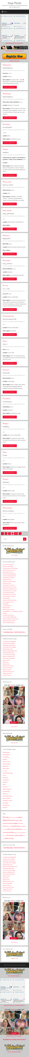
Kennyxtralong (6, 791)
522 (16, 533)
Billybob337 (6, 238)
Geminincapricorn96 (9, 319)
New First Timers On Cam (9, 570)
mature (25, 829)
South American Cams (8, 671)
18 (4, 817)
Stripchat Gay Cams (8, 649)
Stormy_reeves (8, 185)
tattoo (24, 835)
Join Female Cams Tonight (9, 647)
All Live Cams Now (7, 667)
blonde (5, 823)
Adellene (5, 152)
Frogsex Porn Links (7, 673)
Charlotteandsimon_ (8, 796)
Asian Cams (6, 662)
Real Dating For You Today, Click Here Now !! (14, 1039)
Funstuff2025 (7, 127)
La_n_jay (6, 289)
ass (12, 817)
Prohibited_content (7, 800)
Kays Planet (14, 2)
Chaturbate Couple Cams (9, 645)
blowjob (9, 823)
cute (7, 826)
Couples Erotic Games (8, 615)
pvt (20, 832)
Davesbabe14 (6, 805)
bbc (14, 817)
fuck (3, 829)
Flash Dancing (6, 598)
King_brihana (7, 264)
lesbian (13, 829)
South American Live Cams (9, 590)
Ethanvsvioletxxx (8, 511)
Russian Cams (6, 664)
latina (9, 829)
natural (7, 832)
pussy (18, 832)
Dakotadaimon (8, 68)
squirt (21, 835)
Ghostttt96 (5, 803)
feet (24, 826)
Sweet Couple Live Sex (8, 609)
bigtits (20, 820)
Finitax (5, 455)
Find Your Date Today (8, 566)
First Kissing (5, 604)
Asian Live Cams (7, 583)
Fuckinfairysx (7, 402)
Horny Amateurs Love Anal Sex (10, 619)
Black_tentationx (7, 798)
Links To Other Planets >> (9, 622)
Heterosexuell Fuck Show (9, 620)
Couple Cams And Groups (9, 581)
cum (4, 826)
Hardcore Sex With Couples (10, 600)
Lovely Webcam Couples (9, 596)
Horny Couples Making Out (9, 617)
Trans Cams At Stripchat (9, 658)
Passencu (5, 807)
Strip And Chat (6, 660)
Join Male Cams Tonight (9, 643)
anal (6, 817)
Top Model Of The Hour (8, 585)
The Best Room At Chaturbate (10, 568)
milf (4, 832)
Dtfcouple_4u (21, 70)
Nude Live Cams (7, 669)
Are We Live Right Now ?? (10, 87)
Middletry (6, 427)
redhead (23, 832)
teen (6, 838)
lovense (18, 829)
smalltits (16, 835)
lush (22, 829)
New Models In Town (8, 572)
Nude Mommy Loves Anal (9, 594)
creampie (20, 823)
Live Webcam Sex (7, 605)
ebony (21, 826)
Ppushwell (6, 373)
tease (4, 838)
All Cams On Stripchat (8, 564)
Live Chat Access (7, 675)
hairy (6, 829)
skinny (11, 835)
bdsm (16, 817)
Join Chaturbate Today (8, 592)
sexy (5, 835)
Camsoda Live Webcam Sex (10, 589)
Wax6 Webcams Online (8, 577)
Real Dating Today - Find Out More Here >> (14, 632)
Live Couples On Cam (8, 602)
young (11, 838)
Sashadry (6, 482)
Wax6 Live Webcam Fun (9, 656)
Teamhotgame (8, 97)
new (12, 832)
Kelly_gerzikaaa (8, 213)
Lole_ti (5, 344)
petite (15, 832)
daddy (10, 826)
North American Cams (8, 666)
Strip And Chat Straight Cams (10, 651)
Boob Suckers (6, 607)
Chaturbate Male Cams (8, 652)
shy (7, 835)
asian (10, 817)
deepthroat (15, 826)
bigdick (17, 820)
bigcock (12, 820)
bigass (20, 817)
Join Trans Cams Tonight (9, 654)
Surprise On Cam (7, 579)
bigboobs (6, 820)
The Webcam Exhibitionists (9, 641)
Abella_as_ (5, 793)
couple (15, 823)
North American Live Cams (9, 587)
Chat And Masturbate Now (9, 574)
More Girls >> (14, 726)
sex (3, 835)
